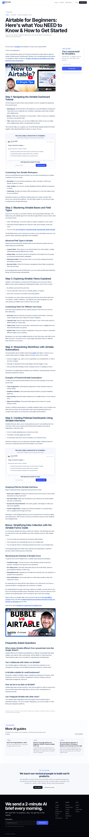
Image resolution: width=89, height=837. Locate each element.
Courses (56, 2)
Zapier (34, 353)
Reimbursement (69, 807)
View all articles (79, 734)
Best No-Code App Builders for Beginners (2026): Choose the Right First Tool (44, 744)
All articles (8, 12)
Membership (68, 815)
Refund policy (79, 809)
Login (76, 2)
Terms (77, 807)
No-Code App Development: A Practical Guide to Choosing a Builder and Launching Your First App (71, 744)
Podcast (57, 813)
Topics (56, 809)
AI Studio (62, 2)
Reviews (67, 805)
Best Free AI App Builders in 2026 (17, 742)
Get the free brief (41, 165)
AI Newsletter (68, 2)
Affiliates (67, 813)
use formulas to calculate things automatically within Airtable (35, 229)
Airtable (17, 46)
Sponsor (67, 811)
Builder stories (58, 811)
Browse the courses (49, 787)
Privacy (77, 805)
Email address (8, 819)
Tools (56, 815)
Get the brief (71, 68)
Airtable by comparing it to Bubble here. (29, 605)
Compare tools (58, 818)
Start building (83, 2)
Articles (57, 807)
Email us (77, 811)
